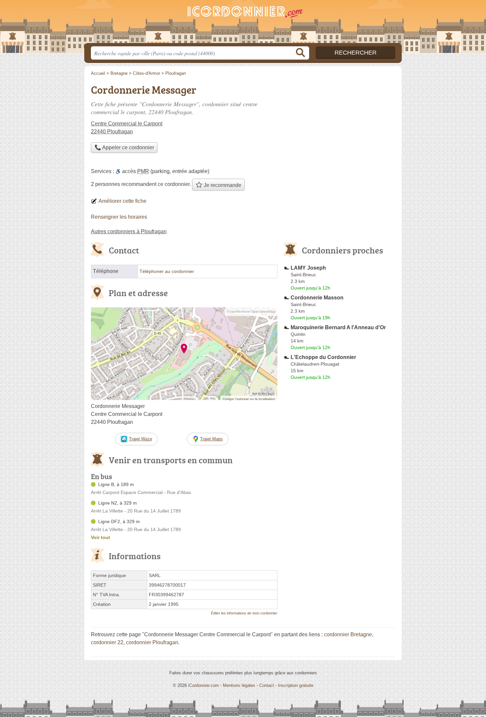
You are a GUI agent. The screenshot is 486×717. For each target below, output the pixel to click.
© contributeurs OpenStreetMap (251, 311)
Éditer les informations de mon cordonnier (244, 613)
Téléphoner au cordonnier (167, 271)
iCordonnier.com (203, 685)
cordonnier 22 (107, 642)
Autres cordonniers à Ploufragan (129, 231)
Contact (266, 685)
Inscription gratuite (295, 685)
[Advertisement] (339, 536)
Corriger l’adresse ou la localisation (249, 399)
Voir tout (100, 537)
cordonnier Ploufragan (152, 642)
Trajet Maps (211, 438)
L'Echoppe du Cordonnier (323, 357)
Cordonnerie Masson (317, 297)
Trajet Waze (140, 438)
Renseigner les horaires (119, 217)
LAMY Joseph (308, 268)
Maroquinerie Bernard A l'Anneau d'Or (338, 327)
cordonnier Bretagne (348, 634)
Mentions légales (239, 685)
